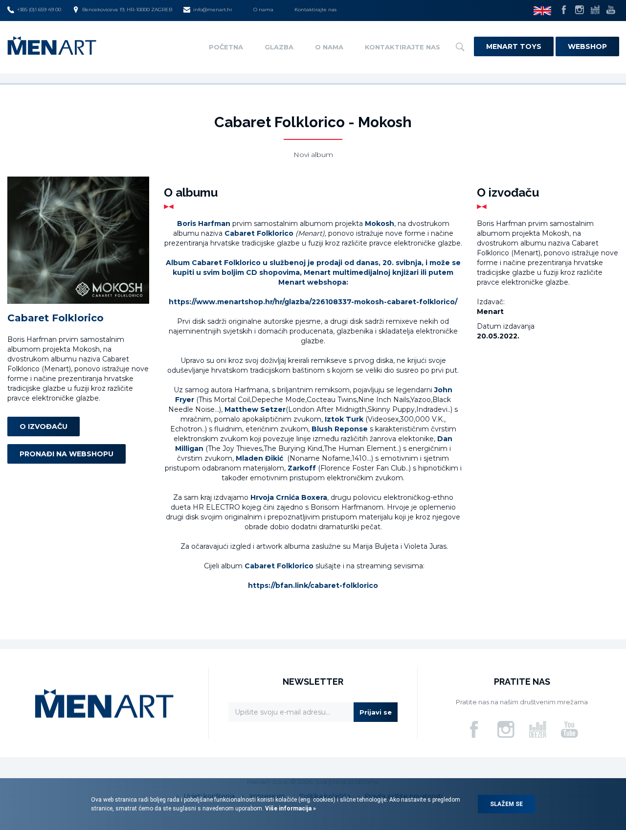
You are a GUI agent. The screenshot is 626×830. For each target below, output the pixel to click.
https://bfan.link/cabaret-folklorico (313, 585)
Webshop (587, 46)
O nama (263, 9)
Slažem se (506, 804)
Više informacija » (290, 808)
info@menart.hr (212, 9)
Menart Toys (513, 46)
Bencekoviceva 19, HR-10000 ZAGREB (127, 9)
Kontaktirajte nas (315, 9)
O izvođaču (43, 427)
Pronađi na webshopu (66, 454)
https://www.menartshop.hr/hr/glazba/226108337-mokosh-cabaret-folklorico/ (313, 301)
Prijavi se (375, 712)
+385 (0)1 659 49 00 (39, 9)
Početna (226, 47)
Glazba (279, 47)
